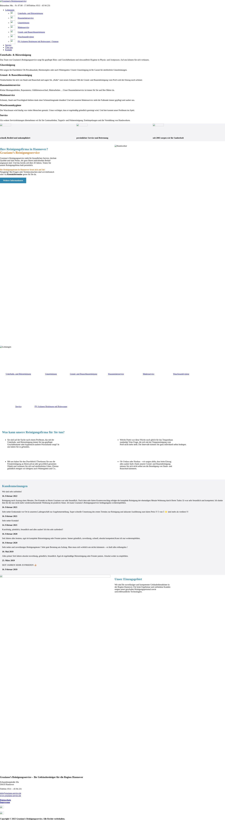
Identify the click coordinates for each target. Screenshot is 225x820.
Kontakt (8, 50)
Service (8, 45)
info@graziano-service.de (10, 793)
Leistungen (9, 10)
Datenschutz (5, 800)
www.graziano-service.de (10, 795)
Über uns (9, 47)
